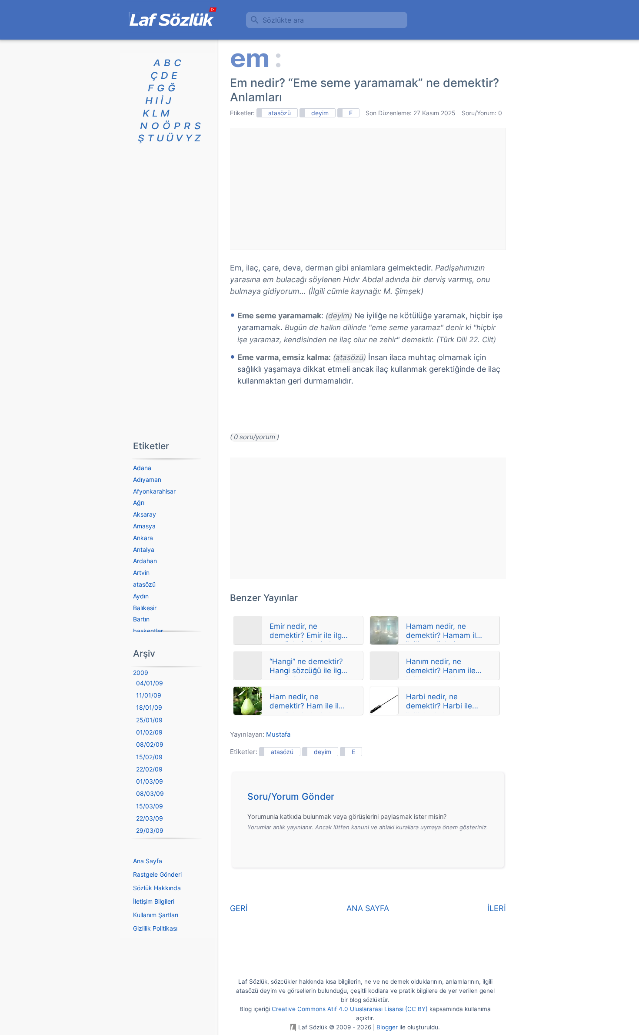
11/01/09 (148, 695)
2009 (140, 672)
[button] (371, 799)
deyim (320, 113)
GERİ (239, 908)
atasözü (279, 113)
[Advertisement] (368, 189)
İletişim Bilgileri (153, 901)
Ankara (143, 537)
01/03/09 (149, 781)
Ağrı (138, 502)
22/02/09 (149, 769)
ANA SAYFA (367, 908)
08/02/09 (149, 744)
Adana (142, 467)
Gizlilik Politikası (155, 928)
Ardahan (145, 560)
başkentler (148, 630)
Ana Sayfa (147, 861)
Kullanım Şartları (155, 914)
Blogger (387, 1027)
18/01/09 (149, 707)
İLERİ (496, 908)
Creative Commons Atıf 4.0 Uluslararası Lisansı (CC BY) (350, 1008)
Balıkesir (144, 607)
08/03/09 (150, 793)
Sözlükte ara (283, 20)
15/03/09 (149, 806)
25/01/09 (149, 720)
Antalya (143, 549)
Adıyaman (147, 479)
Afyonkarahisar (154, 491)
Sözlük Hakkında (157, 887)
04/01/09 (149, 683)
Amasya (144, 526)
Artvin (141, 572)
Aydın (141, 596)
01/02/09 (149, 732)
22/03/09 (149, 818)
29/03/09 (149, 830)
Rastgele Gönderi (157, 874)
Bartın (141, 619)
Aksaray (144, 514)
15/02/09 (149, 757)
